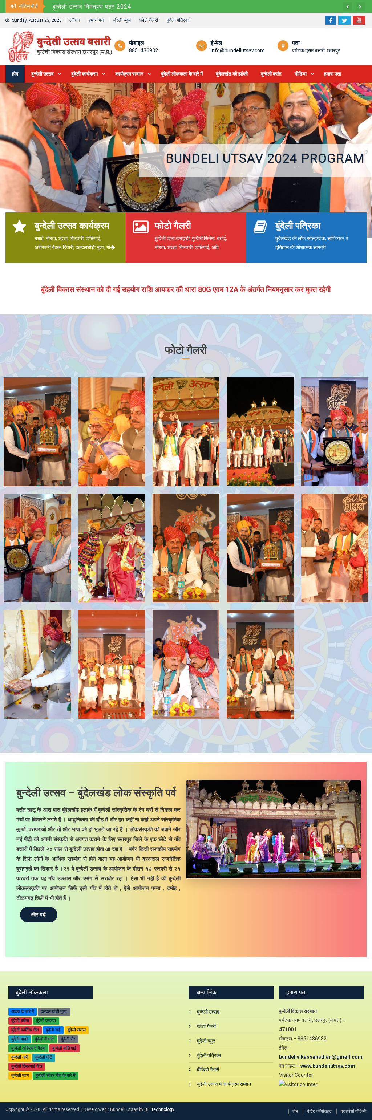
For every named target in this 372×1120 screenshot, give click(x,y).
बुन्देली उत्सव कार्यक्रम (72, 225)
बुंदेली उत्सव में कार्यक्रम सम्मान (224, 1084)
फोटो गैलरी (149, 20)
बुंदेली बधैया (20, 1020)
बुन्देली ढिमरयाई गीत (26, 1066)
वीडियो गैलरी (208, 1069)
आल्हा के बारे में (22, 1011)
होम (15, 74)
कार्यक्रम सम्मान (129, 74)
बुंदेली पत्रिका (178, 20)
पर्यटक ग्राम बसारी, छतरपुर (316, 50)
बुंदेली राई (53, 1029)
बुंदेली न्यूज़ (122, 20)
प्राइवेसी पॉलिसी (354, 1111)
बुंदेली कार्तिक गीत (25, 1029)
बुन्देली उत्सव (42, 74)
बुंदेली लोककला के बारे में (182, 74)
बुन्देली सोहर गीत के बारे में (55, 1075)
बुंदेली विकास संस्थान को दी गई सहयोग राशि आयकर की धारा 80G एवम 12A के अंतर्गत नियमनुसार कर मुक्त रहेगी (182, 6)
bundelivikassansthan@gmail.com (321, 1057)
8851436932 (143, 50)
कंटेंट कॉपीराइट (319, 1111)
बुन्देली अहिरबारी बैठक (28, 1048)
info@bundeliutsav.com (238, 50)
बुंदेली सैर (68, 1039)
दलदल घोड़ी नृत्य (54, 1011)
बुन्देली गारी (19, 1057)
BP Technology (159, 1109)
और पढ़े (38, 914)
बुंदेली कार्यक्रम (84, 74)
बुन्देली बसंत (271, 74)
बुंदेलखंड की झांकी (232, 74)
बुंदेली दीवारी (44, 1039)
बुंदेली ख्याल (77, 1029)
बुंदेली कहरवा (46, 1020)
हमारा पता (97, 20)
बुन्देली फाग (20, 1075)
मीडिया (301, 74)
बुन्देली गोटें (43, 1057)
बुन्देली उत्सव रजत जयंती (306, 158)
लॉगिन (74, 20)
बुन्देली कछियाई (64, 1048)
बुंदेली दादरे (19, 1039)
